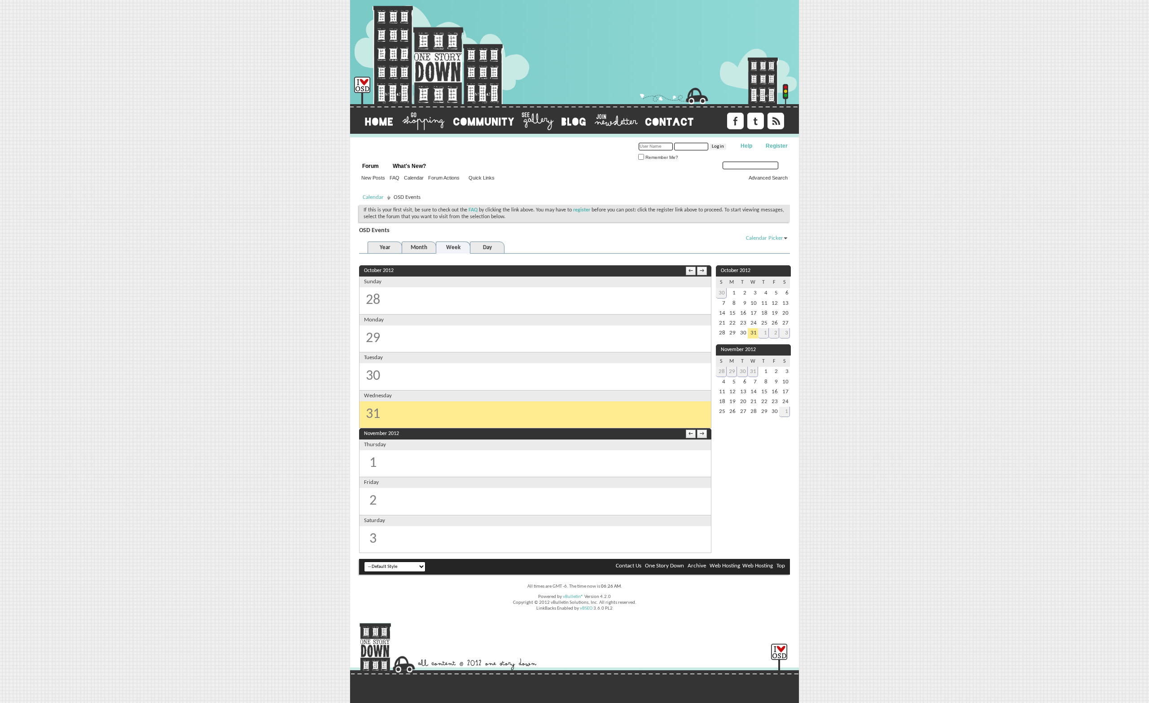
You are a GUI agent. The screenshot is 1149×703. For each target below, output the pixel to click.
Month (419, 247)
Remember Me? (661, 157)
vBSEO (586, 608)
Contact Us (628, 566)
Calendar (414, 177)
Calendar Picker (764, 238)
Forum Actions (444, 177)
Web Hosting (725, 566)
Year (385, 247)
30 (722, 293)
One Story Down (664, 566)
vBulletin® (573, 596)
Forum (370, 166)
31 (753, 371)
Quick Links (482, 177)
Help (746, 146)
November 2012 (738, 349)
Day (487, 247)
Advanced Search (768, 177)
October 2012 (735, 270)
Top (780, 566)
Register (777, 146)
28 (722, 371)
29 (732, 371)
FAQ (394, 177)
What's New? (409, 166)
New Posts (373, 177)
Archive (697, 566)
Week (453, 247)
